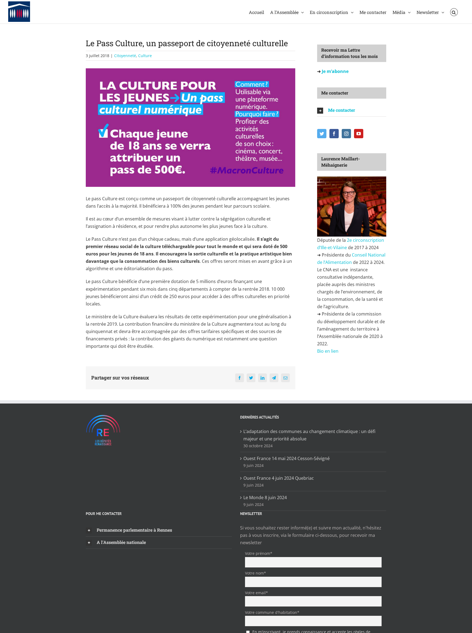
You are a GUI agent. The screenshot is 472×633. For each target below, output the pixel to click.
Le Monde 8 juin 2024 (265, 497)
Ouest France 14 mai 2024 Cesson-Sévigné (286, 458)
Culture (145, 55)
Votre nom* (255, 573)
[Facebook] (334, 133)
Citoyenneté (125, 55)
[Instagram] (346, 133)
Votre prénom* (258, 553)
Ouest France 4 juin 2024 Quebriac (278, 478)
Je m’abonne (335, 71)
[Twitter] (321, 133)
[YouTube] (358, 133)
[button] (454, 11)
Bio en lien (328, 351)
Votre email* (256, 592)
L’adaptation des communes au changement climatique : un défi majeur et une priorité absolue (309, 435)
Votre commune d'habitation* (272, 612)
